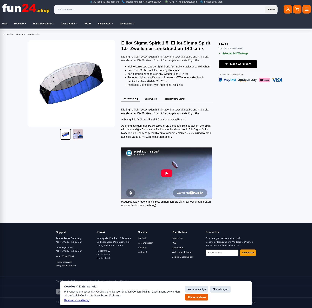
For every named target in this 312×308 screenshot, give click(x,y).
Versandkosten (145, 243)
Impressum (177, 238)
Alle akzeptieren (197, 297)
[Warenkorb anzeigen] (297, 9)
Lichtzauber (68, 23)
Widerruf (142, 252)
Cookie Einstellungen (182, 257)
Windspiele (126, 23)
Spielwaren (104, 23)
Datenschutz (178, 247)
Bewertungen (151, 99)
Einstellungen (220, 289)
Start (4, 23)
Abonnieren (248, 252)
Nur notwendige (197, 289)
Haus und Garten (42, 23)
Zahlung (142, 247)
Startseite (8, 34)
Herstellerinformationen (174, 99)
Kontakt (142, 238)
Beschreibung (131, 98)
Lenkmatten (34, 34)
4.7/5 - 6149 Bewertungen (183, 1)
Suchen (271, 9)
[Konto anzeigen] (288, 9)
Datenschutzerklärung (76, 300)
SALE (87, 23)
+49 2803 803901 (65, 256)
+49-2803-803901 (152, 1)
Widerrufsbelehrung (182, 252)
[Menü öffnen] (306, 9)
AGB (174, 243)
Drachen (19, 23)
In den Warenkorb (240, 64)
